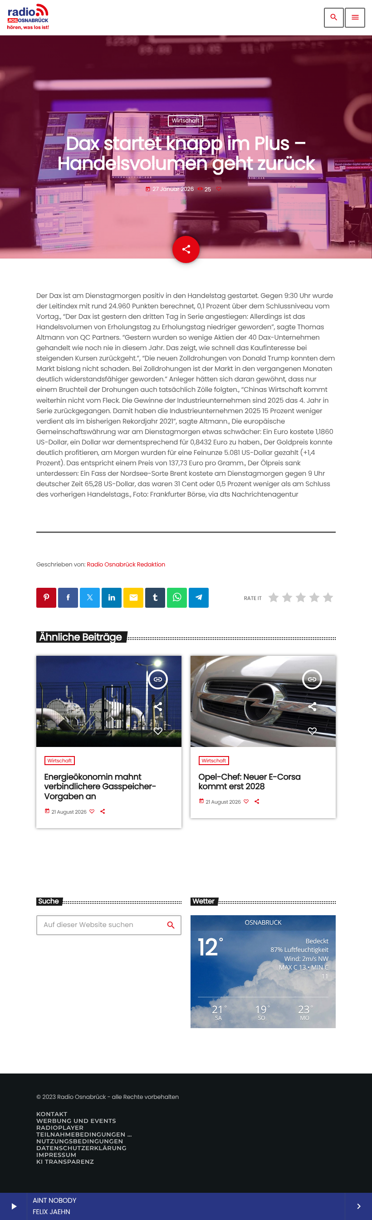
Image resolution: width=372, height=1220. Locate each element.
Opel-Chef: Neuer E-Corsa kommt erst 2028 (250, 782)
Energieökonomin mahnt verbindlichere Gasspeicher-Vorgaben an (100, 786)
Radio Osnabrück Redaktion (126, 564)
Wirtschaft (186, 121)
